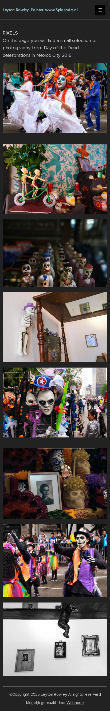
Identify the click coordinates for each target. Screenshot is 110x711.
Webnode (75, 702)
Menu (100, 10)
